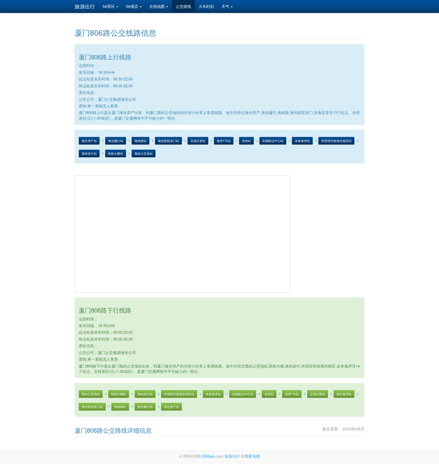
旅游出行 (85, 6)
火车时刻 (206, 6)
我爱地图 (252, 456)
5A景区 (109, 6)
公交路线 (183, 6)
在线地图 (157, 6)
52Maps (208, 456)
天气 (226, 6)
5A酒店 (132, 6)
